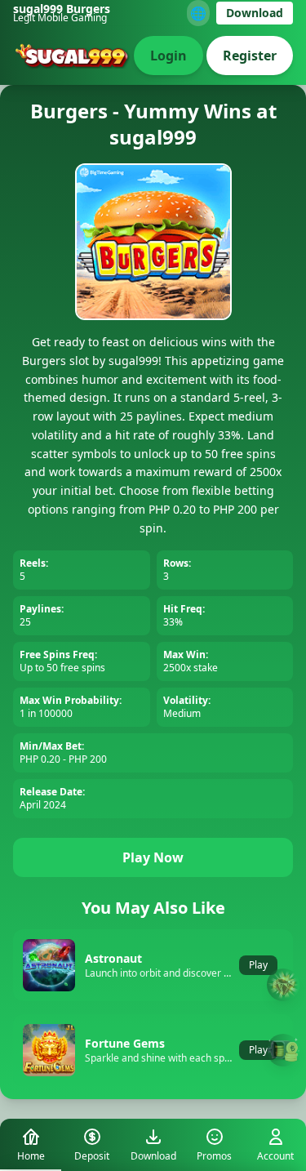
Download (254, 12)
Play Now (153, 857)
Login (168, 56)
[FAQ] (283, 985)
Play (258, 965)
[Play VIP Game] (283, 1050)
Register (250, 56)
